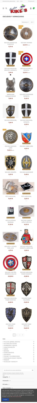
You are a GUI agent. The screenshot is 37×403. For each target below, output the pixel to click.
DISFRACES (7, 354)
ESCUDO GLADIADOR (26, 172)
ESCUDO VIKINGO (26, 42)
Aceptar (5, 399)
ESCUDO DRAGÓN (10, 172)
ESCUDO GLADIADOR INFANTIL (26, 95)
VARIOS (6, 349)
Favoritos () (31, 1)
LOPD (18, 1)
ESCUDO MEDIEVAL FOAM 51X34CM (26, 273)
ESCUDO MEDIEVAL (10, 120)
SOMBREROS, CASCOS (10, 345)
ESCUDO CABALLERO (26, 146)
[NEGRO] (10, 74)
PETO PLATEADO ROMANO (11, 221)
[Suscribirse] (32, 370)
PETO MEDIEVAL (10, 196)
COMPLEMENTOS (9, 352)
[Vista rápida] (13, 40)
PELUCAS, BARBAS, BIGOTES (12, 342)
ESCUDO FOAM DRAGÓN (10, 325)
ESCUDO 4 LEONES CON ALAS (11, 247)
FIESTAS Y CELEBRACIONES (12, 356)
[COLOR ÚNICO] (10, 48)
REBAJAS (6, 360)
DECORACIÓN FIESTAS (10, 343)
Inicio (21, 1)
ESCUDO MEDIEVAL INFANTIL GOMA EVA (26, 247)
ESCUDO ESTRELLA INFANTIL (26, 69)
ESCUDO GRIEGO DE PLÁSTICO (10, 43)
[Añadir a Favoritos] (8, 40)
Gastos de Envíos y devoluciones (9, 1)
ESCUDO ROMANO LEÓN (10, 147)
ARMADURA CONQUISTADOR (10, 95)
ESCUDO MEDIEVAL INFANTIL (26, 121)
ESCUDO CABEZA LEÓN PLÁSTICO (26, 221)
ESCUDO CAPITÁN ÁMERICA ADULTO (10, 273)
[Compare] (10, 40)
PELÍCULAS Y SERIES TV (10, 361)
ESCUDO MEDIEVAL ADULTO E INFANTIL (10, 69)
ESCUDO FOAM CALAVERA (26, 299)
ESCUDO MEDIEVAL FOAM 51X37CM (10, 299)
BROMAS (6, 351)
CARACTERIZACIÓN (9, 347)
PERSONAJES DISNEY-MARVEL (13, 358)
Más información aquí (15, 396)
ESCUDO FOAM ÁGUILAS (26, 325)
